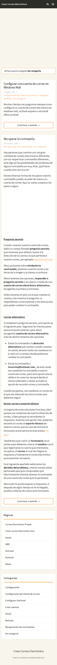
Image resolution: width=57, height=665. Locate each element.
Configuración (12, 587)
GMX (7, 544)
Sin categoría (19, 98)
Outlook (9, 557)
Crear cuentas (12, 607)
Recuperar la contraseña (19, 139)
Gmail (8, 537)
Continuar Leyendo (27, 125)
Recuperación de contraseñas (18, 146)
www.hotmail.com (43, 259)
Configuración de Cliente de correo (20, 95)
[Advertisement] (28, 38)
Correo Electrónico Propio (18, 524)
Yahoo (8, 564)
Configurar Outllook (15, 600)
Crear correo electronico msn (19, 530)
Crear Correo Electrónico (14, 4)
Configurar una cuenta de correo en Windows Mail (26, 85)
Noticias (9, 620)
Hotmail (9, 550)
